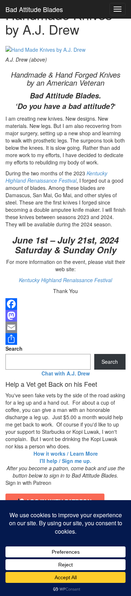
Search (14, 348)
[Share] (65, 339)
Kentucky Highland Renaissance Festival (56, 177)
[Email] (65, 327)
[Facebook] (65, 304)
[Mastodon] (65, 316)
